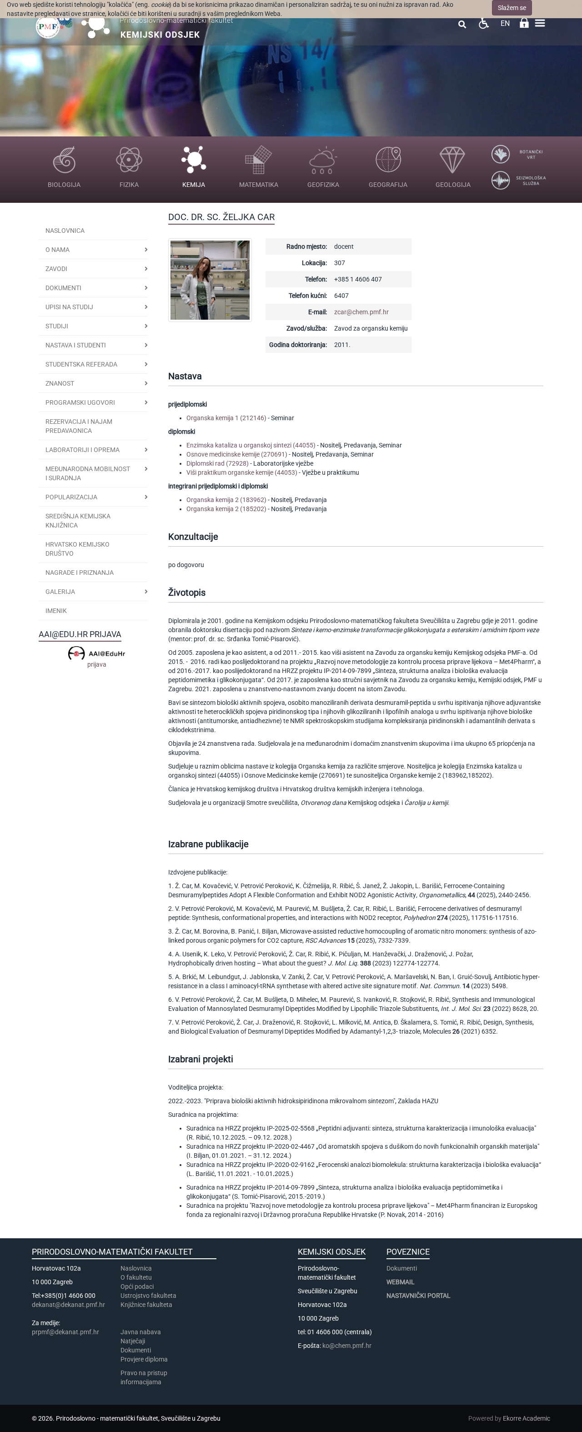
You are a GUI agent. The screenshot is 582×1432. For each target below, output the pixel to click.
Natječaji (132, 1341)
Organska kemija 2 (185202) (226, 509)
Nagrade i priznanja (79, 572)
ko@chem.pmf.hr (346, 1345)
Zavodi (56, 268)
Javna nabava (140, 1332)
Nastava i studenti (75, 345)
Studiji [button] (56, 326)
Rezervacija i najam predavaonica (78, 426)
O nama (57, 249)
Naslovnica (65, 230)
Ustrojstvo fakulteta (148, 1295)
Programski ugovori (80, 402)
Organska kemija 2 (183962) (226, 499)
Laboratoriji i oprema (82, 449)
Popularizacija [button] (71, 497)
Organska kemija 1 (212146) (226, 418)
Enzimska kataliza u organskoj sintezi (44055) (251, 445)
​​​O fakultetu (136, 1277)
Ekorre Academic (526, 1418)
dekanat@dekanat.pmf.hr (68, 1304)
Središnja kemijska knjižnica (77, 521)
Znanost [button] (59, 383)
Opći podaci (137, 1286)
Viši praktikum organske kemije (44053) (241, 472)
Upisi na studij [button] (69, 307)
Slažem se (512, 7)
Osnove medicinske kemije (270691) (236, 454)
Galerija (60, 591)
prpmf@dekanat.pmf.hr (65, 1332)
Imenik (56, 610)
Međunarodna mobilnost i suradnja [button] (87, 473)
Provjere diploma (144, 1359)
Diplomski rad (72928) (217, 463)
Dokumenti (63, 287)
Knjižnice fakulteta (146, 1304)
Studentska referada (81, 364)
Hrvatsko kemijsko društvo (77, 549)
